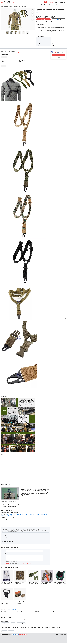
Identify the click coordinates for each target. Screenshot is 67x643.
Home (2, 6)
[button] (42, 1)
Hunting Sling (48, 627)
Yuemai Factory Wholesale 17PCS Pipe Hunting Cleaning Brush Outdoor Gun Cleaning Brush (6, 583)
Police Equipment (29, 514)
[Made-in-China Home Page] (6, 2)
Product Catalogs (13, 609)
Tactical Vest (8, 514)
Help (49, 4)
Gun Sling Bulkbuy (11, 629)
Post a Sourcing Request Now (26, 563)
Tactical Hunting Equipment (21, 623)
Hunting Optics (13, 623)
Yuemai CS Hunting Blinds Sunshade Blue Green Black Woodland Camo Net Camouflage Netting (20, 583)
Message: (4, 555)
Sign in (65, 2)
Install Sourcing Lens (24, 634)
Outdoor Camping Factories (32, 627)
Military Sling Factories (41, 627)
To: (5, 553)
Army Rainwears (42, 514)
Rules (65, 4)
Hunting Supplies (23, 6)
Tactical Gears (38, 514)
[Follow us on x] (60, 634)
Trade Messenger (15, 634)
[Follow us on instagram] (61, 634)
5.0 (55, 52)
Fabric (18, 614)
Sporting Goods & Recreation (8, 6)
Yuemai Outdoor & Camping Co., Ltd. (43, 12)
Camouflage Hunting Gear (5, 623)
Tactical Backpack (36, 611)
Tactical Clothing (24, 514)
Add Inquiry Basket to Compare (18, 35)
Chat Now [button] (59, 19)
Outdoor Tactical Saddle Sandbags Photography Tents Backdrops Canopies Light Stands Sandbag (60, 583)
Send (8, 563)
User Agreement (38, 639)
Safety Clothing (19, 611)
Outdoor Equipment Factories (6, 627)
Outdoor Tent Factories (15, 627)
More (2, 631)
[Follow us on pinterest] (64, 634)
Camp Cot (2, 614)
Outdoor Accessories (23, 627)
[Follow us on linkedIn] (65, 634)
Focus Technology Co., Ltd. (27, 639)
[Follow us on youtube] (62, 634)
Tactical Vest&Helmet (53, 611)
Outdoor (34, 514)
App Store (3, 634)
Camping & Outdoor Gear (16, 6)
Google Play (9, 634)
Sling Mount (58, 627)
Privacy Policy (47, 639)
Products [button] (15, 1)
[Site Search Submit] (45, 2)
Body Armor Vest (13, 514)
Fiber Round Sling (4, 629)
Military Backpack (18, 514)
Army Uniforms (10, 515)
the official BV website (21, 485)
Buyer (45, 4)
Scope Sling (53, 627)
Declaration (43, 639)
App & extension (55, 4)
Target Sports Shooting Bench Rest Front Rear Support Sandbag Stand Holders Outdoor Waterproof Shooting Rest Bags (20, 601)
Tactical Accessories (36, 614)
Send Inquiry (43, 19)
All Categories (4, 4)
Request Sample (51, 21)
